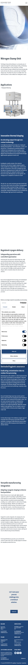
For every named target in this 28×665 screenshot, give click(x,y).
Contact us (23, 658)
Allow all (14, 351)
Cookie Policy (24, 663)
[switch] (24, 336)
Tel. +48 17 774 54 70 (4, 644)
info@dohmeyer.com (4, 632)
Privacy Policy (19, 663)
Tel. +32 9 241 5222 (4, 631)
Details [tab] (14, 307)
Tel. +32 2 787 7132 (3, 657)
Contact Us (14, 611)
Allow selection (14, 356)
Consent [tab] (5, 307)
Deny (14, 360)
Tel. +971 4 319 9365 (17, 644)
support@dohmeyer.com (5, 659)
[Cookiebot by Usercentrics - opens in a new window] (20, 303)
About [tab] (23, 307)
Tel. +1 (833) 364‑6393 (17, 631)
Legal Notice (14, 663)
